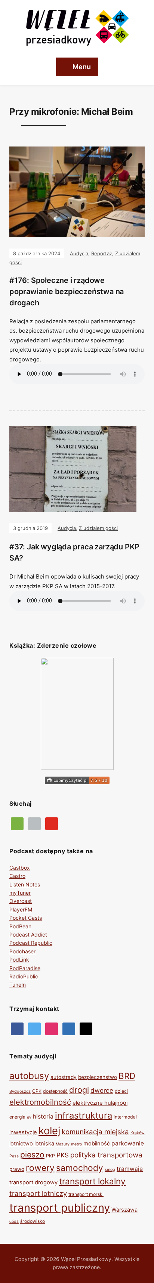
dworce (101, 1090)
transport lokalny (92, 1181)
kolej (49, 1131)
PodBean (20, 926)
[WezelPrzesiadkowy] (17, 1028)
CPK (36, 1091)
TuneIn (17, 984)
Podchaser (22, 951)
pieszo (32, 1154)
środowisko (32, 1221)
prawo (16, 1169)
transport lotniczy (38, 1193)
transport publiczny (59, 1207)
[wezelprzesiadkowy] (51, 1028)
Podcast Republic (30, 943)
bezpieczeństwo (97, 1077)
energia (17, 1117)
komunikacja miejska (95, 1132)
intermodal (125, 1117)
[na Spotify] (17, 823)
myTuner (20, 892)
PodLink (19, 959)
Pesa (14, 1156)
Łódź (14, 1221)
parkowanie (127, 1143)
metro (76, 1144)
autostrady (63, 1077)
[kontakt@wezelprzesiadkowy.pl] (86, 1028)
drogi (79, 1090)
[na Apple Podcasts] (34, 823)
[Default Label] (51, 823)
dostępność (55, 1091)
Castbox (19, 867)
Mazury (63, 1144)
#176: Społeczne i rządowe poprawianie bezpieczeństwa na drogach (66, 291)
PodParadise (24, 968)
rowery (40, 1168)
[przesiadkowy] (34, 1028)
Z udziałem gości (98, 528)
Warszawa (124, 1209)
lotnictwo (21, 1143)
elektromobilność (40, 1102)
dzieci (121, 1091)
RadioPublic (23, 976)
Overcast (20, 901)
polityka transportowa (106, 1155)
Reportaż (101, 253)
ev (29, 1117)
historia (43, 1116)
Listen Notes (24, 884)
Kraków (137, 1133)
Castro (17, 876)
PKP (50, 1156)
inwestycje (23, 1132)
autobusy (29, 1075)
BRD (126, 1076)
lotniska (44, 1143)
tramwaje (130, 1168)
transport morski (86, 1194)
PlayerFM (20, 909)
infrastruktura (83, 1115)
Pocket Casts (25, 918)
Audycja (79, 253)
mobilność (96, 1143)
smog (110, 1169)
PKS (62, 1155)
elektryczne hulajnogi (100, 1103)
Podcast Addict (28, 934)
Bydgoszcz (20, 1091)
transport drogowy (33, 1182)
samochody (79, 1168)
